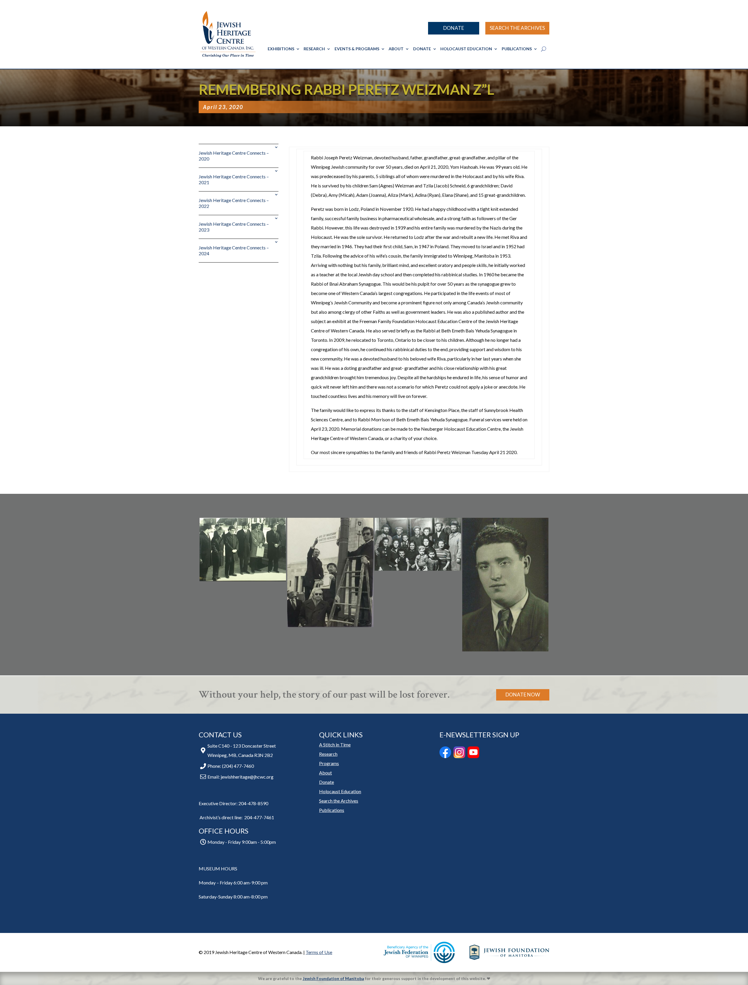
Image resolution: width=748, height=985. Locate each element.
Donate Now (522, 694)
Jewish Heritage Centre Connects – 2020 (234, 155)
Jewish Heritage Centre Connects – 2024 (234, 250)
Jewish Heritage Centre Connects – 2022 (234, 203)
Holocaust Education (466, 48)
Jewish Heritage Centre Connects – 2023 (234, 226)
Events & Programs (357, 48)
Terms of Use (319, 952)
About (396, 48)
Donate (453, 28)
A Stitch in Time (335, 744)
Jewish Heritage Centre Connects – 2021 (234, 179)
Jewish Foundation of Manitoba (333, 978)
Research (314, 48)
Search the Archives (517, 28)
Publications (517, 48)
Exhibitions (281, 48)
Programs (329, 763)
